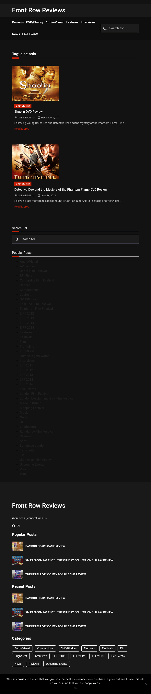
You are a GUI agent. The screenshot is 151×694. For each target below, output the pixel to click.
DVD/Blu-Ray (23, 105)
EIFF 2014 (27, 323)
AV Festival (28, 266)
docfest (25, 294)
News (24, 417)
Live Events (28, 389)
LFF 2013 (26, 375)
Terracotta (27, 450)
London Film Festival (34, 394)
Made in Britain (30, 403)
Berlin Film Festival (33, 271)
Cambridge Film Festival (37, 280)
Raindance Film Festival (36, 431)
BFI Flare (26, 276)
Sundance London (32, 446)
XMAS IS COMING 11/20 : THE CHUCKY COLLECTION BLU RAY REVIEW (69, 560)
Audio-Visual (29, 261)
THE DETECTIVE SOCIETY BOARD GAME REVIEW (55, 574)
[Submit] (105, 28)
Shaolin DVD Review (28, 112)
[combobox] (120, 28)
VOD (23, 474)
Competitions (29, 290)
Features (26, 332)
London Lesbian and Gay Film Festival (47, 398)
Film (23, 342)
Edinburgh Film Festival (36, 309)
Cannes (25, 285)
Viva (23, 469)
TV (22, 455)
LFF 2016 (26, 384)
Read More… (21, 128)
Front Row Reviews (38, 10)
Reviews (26, 436)
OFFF (23, 422)
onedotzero (28, 427)
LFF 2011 (26, 365)
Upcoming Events (32, 464)
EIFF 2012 (27, 313)
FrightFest (27, 351)
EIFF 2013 (27, 318)
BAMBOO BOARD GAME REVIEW (45, 546)
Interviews (27, 361)
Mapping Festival (32, 408)
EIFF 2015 (27, 327)
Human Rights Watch (34, 356)
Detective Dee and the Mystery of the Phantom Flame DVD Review (60, 189)
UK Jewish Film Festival (36, 460)
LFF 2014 (26, 379)
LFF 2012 (26, 370)
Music (24, 412)
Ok (75, 688)
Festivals (26, 337)
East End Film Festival (35, 304)
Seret (24, 441)
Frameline (27, 346)
